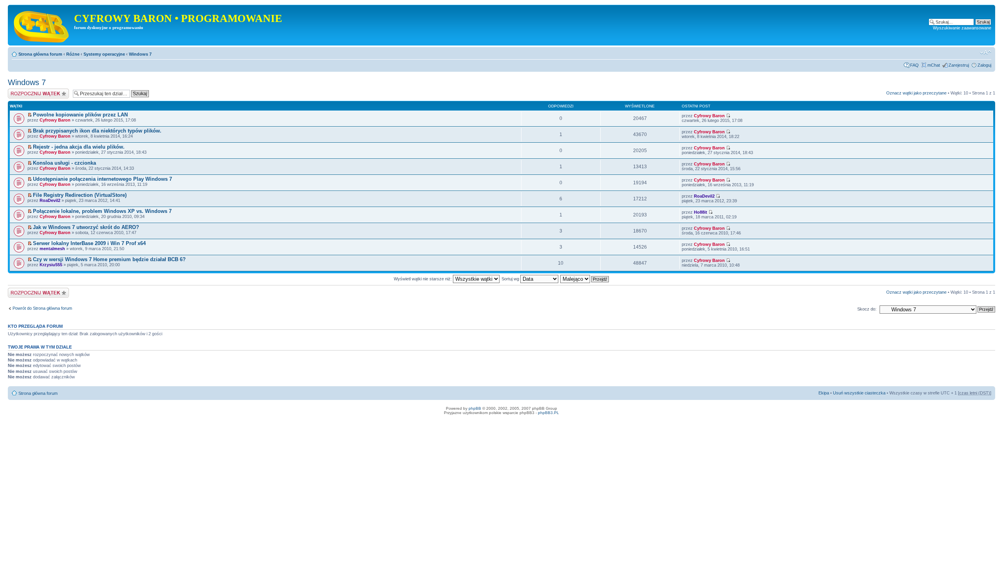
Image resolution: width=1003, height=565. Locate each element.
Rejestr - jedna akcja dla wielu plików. (79, 147)
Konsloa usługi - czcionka (64, 163)
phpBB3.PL (548, 413)
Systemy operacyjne (104, 54)
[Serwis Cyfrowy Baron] (42, 25)
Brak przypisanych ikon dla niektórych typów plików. (97, 131)
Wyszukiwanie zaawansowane (962, 27)
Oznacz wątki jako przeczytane (916, 93)
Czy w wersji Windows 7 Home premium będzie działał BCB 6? (109, 259)
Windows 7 (140, 54)
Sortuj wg (511, 278)
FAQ (914, 65)
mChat (933, 65)
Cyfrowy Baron (55, 120)
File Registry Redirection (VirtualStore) (80, 195)
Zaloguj (984, 65)
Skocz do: (866, 309)
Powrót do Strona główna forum (42, 308)
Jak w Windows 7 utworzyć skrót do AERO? (86, 227)
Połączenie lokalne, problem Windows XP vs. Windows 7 (102, 211)
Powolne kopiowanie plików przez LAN (80, 115)
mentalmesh (52, 248)
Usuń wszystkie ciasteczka (859, 393)
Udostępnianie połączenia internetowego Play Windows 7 (102, 179)
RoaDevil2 (50, 200)
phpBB (475, 408)
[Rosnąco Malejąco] (585, 278)
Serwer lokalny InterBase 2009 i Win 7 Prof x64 (89, 243)
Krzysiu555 (51, 264)
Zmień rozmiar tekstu (985, 52)
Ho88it (700, 212)
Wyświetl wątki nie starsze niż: (423, 278)
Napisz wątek (21, 91)
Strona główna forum (40, 54)
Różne (73, 54)
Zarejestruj (959, 65)
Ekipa (823, 393)
